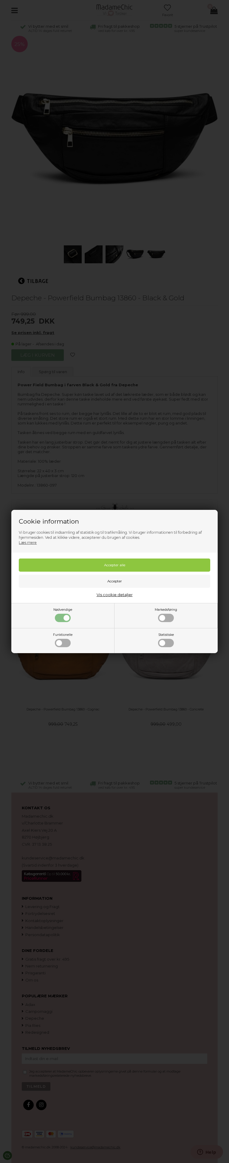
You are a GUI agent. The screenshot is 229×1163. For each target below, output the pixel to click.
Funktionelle (62, 635)
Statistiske (166, 635)
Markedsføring (166, 610)
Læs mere (28, 542)
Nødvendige (62, 610)
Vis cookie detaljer (115, 594)
